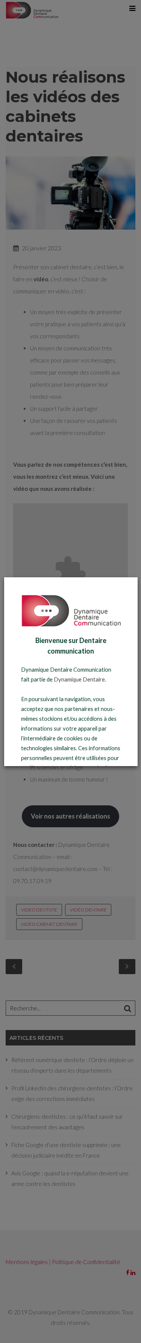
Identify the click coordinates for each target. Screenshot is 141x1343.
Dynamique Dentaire (79, 679)
